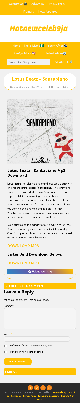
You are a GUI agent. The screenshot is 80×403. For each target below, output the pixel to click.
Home (16, 45)
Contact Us (16, 395)
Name (7, 334)
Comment (9, 305)
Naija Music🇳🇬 (34, 45)
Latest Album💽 (56, 53)
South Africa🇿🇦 (57, 45)
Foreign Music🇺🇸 (25, 53)
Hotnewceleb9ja (59, 86)
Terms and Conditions (48, 395)
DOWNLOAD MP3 (23, 245)
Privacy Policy (29, 395)
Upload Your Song (42, 271)
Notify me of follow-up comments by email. (31, 345)
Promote (28, 11)
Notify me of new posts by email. (26, 351)
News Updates (47, 11)
